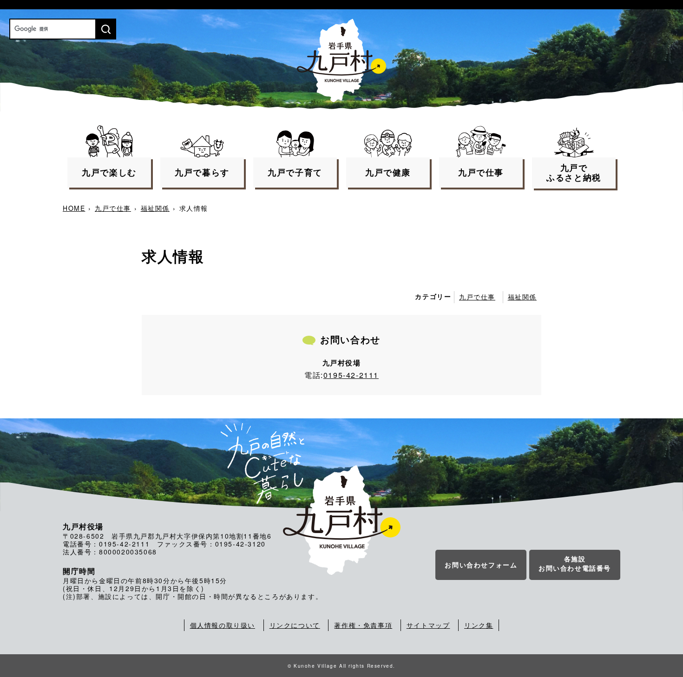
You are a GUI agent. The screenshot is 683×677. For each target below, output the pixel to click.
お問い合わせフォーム (481, 564)
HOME (74, 208)
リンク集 (478, 625)
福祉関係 (155, 208)
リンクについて (294, 625)
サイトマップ (428, 625)
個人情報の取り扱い (222, 625)
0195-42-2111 (351, 375)
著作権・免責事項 (363, 625)
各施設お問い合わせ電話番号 (575, 563)
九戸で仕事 (113, 208)
